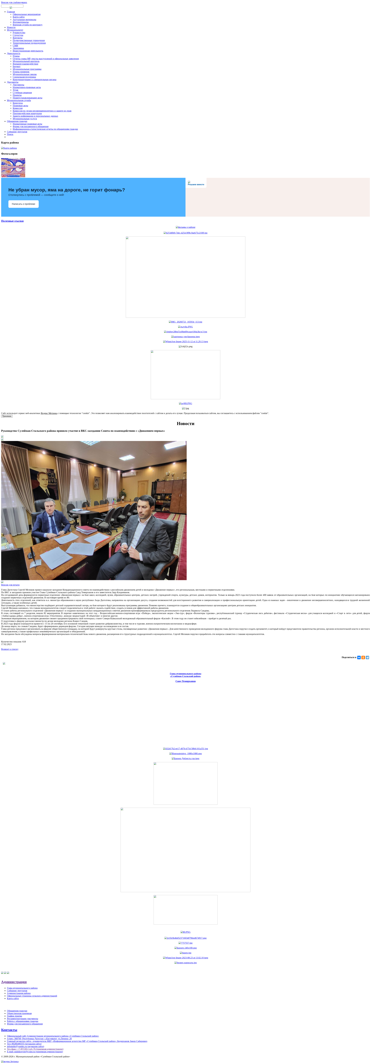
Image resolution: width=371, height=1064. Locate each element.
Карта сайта (18, 17)
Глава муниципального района (22, 988)
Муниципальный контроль (26, 61)
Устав (15, 90)
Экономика (18, 48)
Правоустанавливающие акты (27, 98)
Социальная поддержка (24, 77)
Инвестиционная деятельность (28, 51)
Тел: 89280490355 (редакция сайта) (24, 1044)
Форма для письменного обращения (30, 126)
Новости (11, 27)
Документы (12, 82)
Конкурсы (18, 103)
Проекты (17, 95)
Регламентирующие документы (22, 1018)
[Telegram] (367, 657)
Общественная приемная (19, 1013)
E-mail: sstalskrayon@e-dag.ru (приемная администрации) (35, 1051)
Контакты (17, 38)
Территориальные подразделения (29, 43)
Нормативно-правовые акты (27, 87)
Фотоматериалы (21, 22)
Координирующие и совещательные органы (34, 79)
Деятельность (13, 53)
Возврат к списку (9, 649)
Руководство (19, 32)
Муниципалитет (15, 30)
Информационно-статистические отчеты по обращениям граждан (45, 129)
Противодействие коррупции (27, 113)
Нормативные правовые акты (27, 124)
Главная (11, 11)
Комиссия (17, 108)
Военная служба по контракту (27, 24)
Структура (18, 35)
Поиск (10, 134)
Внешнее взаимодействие (25, 64)
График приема (14, 1016)
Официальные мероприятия (26, 14)
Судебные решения (22, 92)
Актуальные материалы (24, 19)
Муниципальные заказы (25, 74)
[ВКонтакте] (359, 657)
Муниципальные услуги (25, 118)
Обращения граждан (17, 121)
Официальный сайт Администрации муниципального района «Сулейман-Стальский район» (53, 1036)
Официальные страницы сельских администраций (32, 996)
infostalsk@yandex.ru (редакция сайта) (25, 1046)
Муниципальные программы (27, 69)
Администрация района (19, 993)
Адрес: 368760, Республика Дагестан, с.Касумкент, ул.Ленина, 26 (39, 1038)
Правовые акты (20, 105)
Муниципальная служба (19, 100)
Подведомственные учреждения (29, 40)
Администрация (14, 982)
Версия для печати (10, 585)
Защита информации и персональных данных (35, 116)
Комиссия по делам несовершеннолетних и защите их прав (42, 111)
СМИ (15, 45)
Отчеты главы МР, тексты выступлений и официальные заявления (46, 58)
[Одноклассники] (363, 657)
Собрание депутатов (17, 131)
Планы (16, 56)
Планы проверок (21, 71)
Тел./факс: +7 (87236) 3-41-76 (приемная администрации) (35, 1049)
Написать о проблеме (23, 204)
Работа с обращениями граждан (22, 1021)
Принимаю (6, 416)
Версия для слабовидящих (14, 2)
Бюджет (16, 66)
